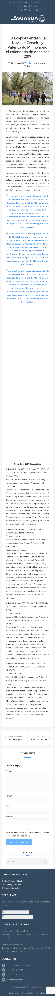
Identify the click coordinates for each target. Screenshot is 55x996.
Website (9, 816)
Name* (9, 796)
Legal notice (14, 993)
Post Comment (20, 842)
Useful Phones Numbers (14, 881)
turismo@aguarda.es (37, 2)
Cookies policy (27, 993)
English (27, 6)
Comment (10, 771)
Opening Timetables (13, 884)
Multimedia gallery (12, 888)
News (29, 66)
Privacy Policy (41, 993)
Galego (20, 6)
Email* (8, 806)
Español (34, 6)
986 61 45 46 (17, 2)
